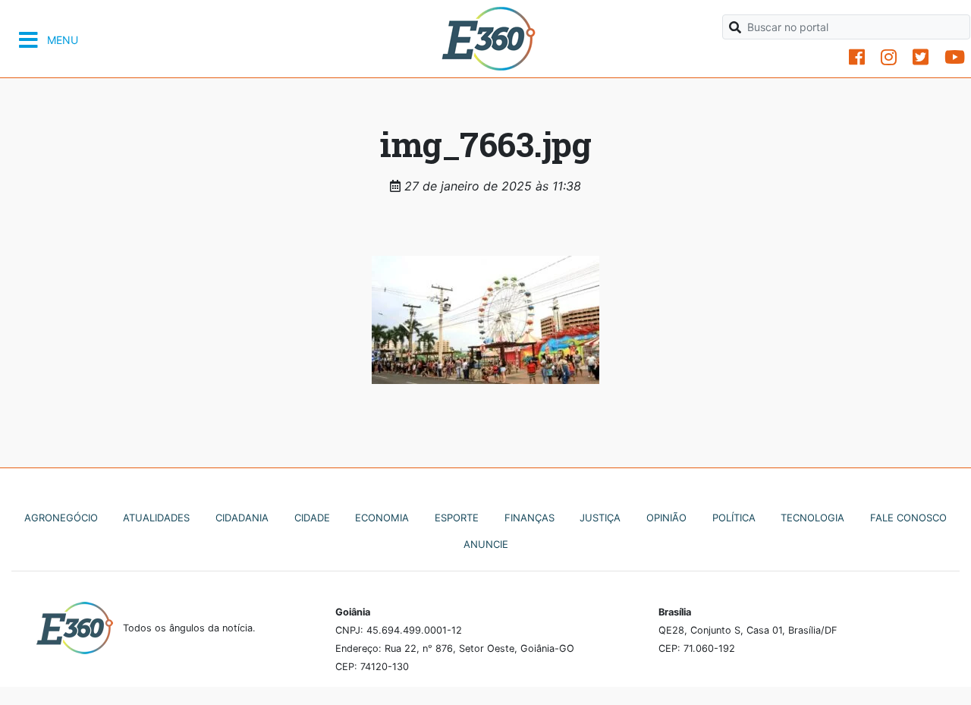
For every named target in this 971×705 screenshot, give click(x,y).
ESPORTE (457, 517)
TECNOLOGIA (812, 517)
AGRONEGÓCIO (61, 517)
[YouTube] (954, 57)
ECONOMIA (382, 517)
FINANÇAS (529, 517)
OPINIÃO (666, 517)
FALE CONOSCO (908, 517)
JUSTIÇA (600, 517)
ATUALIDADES (156, 517)
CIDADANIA (242, 517)
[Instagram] (889, 57)
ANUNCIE (486, 544)
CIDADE (312, 517)
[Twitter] (921, 57)
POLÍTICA (734, 517)
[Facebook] (857, 57)
